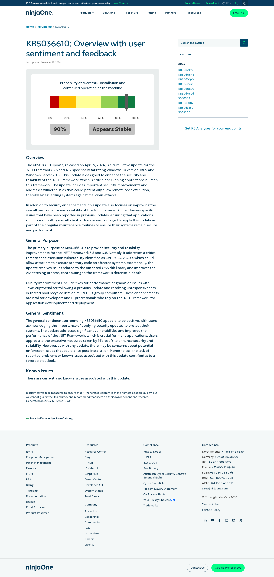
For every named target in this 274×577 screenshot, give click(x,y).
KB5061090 (186, 79)
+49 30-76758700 (226, 457)
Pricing (151, 12)
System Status (94, 490)
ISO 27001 (150, 462)
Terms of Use (210, 504)
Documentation (36, 496)
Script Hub (91, 474)
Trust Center (92, 496)
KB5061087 (185, 103)
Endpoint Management (41, 457)
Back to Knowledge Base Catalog (51, 418)
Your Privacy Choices (156, 500)
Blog (88, 457)
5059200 (184, 112)
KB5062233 (185, 84)
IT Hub (89, 462)
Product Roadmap (37, 513)
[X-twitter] (241, 520)
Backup (30, 502)
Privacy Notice (152, 451)
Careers (89, 539)
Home (30, 26)
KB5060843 (186, 74)
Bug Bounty (150, 468)
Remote (31, 468)
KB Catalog (44, 26)
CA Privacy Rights (154, 494)
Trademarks (150, 505)
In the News (92, 533)
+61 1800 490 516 (222, 483)
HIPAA (147, 457)
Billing (30, 485)
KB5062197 (185, 70)
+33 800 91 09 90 (223, 467)
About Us (91, 511)
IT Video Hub (93, 468)
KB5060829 (186, 89)
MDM (29, 474)
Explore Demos (192, 3)
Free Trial (239, 13)
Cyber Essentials (153, 483)
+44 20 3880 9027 (219, 462)
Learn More (118, 3)
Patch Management (38, 462)
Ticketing (32, 490)
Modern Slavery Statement (160, 489)
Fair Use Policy (211, 510)
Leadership (92, 517)
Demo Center (93, 479)
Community (92, 522)
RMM (29, 451)
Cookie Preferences (228, 567)
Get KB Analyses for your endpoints (213, 128)
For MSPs (132, 12)
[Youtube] (212, 520)
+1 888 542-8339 (233, 451)
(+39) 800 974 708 (221, 478)
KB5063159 (185, 107)
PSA (28, 479)
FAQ (87, 528)
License (89, 544)
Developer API (94, 485)
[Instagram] (226, 520)
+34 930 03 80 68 (222, 472)
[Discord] (234, 520)
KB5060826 (186, 93)
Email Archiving (36, 507)
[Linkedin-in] (205, 520)
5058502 (184, 98)
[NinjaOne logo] (39, 13)
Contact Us (211, 3)
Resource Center (95, 451)
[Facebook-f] (219, 520)
